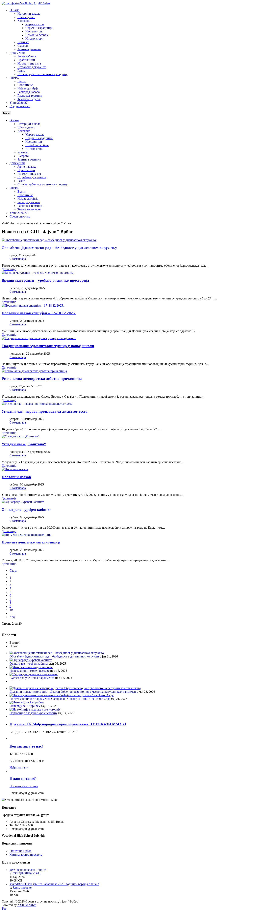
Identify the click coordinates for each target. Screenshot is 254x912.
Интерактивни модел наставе (29, 670)
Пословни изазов (16, 477)
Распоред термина (29, 205)
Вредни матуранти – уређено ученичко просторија (45, 280)
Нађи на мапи (19, 767)
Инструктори (34, 148)
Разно (21, 180)
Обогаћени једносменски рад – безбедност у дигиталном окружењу (59, 248)
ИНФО (14, 188)
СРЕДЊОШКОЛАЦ (26, 873)
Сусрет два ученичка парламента (32, 677)
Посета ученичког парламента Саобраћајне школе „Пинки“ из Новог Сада (60, 698)
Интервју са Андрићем (25, 706)
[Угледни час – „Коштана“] (20, 436)
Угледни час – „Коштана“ (24, 444)
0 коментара (18, 258)
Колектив (23, 131)
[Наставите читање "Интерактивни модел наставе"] (31, 667)
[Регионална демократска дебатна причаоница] (34, 371)
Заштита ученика (29, 159)
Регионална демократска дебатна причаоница (42, 378)
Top (4, 908)
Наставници (33, 141)
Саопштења (25, 195)
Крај (12, 616)
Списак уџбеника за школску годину (42, 184)
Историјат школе (28, 123)
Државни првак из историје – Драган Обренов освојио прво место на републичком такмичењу (74, 691)
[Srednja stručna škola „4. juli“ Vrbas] (26, 3)
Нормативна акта (29, 173)
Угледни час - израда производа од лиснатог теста (45, 411)
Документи (17, 163)
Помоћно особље (37, 145)
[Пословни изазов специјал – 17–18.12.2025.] (33, 305)
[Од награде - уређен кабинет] (23, 502)
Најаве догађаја (27, 198)
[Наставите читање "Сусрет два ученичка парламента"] (34, 674)
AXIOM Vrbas (26, 905)
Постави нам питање (24, 786)
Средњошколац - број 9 (30, 869)
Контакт (23, 152)
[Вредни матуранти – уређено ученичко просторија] (37, 272)
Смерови (23, 156)
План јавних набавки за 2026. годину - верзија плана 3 (62, 884)
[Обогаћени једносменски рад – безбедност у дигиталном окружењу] (49, 240)
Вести (21, 191)
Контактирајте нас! (26, 746)
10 (11, 609)
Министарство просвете (26, 854)
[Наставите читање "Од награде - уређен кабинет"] (31, 660)
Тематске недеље (28, 209)
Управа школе (34, 134)
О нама (14, 120)
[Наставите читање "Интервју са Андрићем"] (27, 702)
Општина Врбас (20, 851)
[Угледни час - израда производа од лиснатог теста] (37, 403)
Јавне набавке (26, 166)
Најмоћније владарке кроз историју (33, 713)
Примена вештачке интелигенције (31, 542)
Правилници (26, 170)
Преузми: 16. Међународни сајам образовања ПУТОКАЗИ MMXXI (68, 724)
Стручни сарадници (39, 138)
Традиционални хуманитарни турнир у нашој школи (48, 346)
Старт (13, 570)
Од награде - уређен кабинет (26, 509)
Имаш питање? (23, 778)
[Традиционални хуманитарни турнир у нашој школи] (39, 338)
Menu (6, 113)
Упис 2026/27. (19, 213)
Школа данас (26, 127)
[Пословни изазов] (15, 469)
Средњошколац (20, 216)
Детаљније (9, 269)
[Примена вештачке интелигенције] (26, 534)
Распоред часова (28, 202)
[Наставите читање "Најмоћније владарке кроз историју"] (35, 709)
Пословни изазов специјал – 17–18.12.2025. (39, 313)
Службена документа (31, 177)
